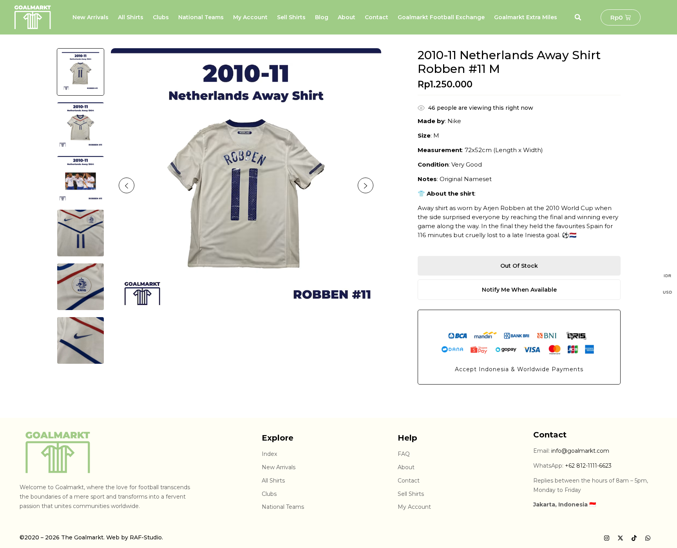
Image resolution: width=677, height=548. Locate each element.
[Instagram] (606, 538)
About (346, 17)
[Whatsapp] (647, 538)
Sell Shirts (291, 17)
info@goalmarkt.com (580, 450)
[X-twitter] (620, 538)
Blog (321, 17)
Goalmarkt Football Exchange (441, 17)
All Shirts (130, 17)
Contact (376, 17)
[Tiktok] (634, 538)
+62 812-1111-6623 (588, 465)
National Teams (201, 17)
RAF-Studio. (146, 537)
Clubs (161, 17)
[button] (578, 17)
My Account (250, 17)
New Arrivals (90, 17)
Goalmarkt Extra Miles (525, 17)
